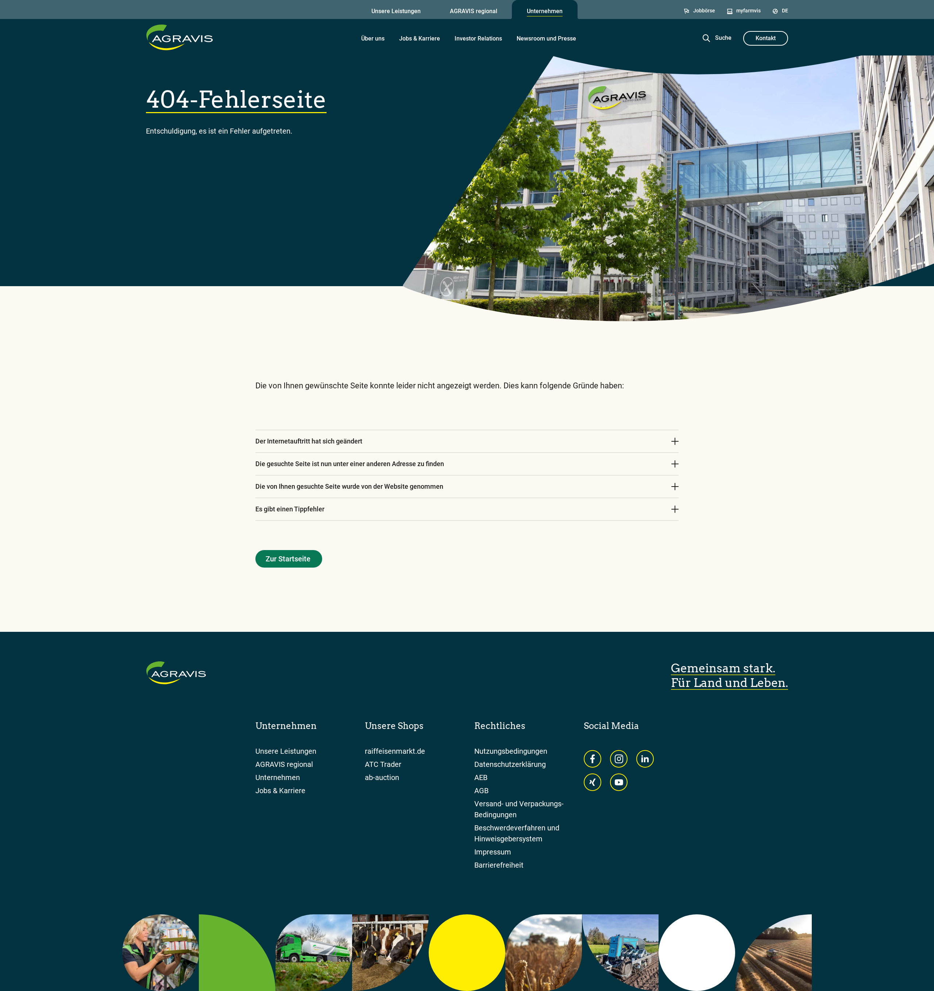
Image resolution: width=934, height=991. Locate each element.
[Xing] (592, 782)
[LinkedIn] (645, 759)
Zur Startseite (288, 558)
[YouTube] (619, 782)
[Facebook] (592, 759)
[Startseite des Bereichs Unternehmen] (179, 37)
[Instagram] (619, 759)
